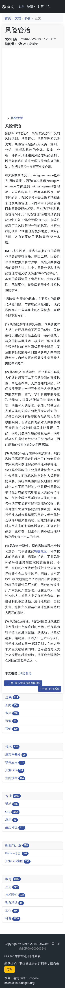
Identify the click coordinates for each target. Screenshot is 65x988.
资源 (10, 721)
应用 (10, 819)
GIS (11, 812)
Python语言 (16, 853)
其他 (11, 728)
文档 (21, 6)
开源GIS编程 (17, 861)
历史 (11, 887)
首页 (10, 7)
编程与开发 (15, 754)
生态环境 (14, 827)
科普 (28, 18)
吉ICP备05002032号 (32, 948)
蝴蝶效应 (40, 551)
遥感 (11, 804)
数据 (11, 713)
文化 (11, 910)
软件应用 (14, 762)
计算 (41, 6)
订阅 (9, 969)
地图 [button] (30, 6)
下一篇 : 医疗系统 (49, 688)
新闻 (11, 705)
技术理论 (14, 895)
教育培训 (13, 902)
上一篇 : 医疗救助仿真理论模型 (23, 683)
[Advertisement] (32, 83)
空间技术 (14, 778)
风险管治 (17, 118)
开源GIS (14, 770)
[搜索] (48, 6)
